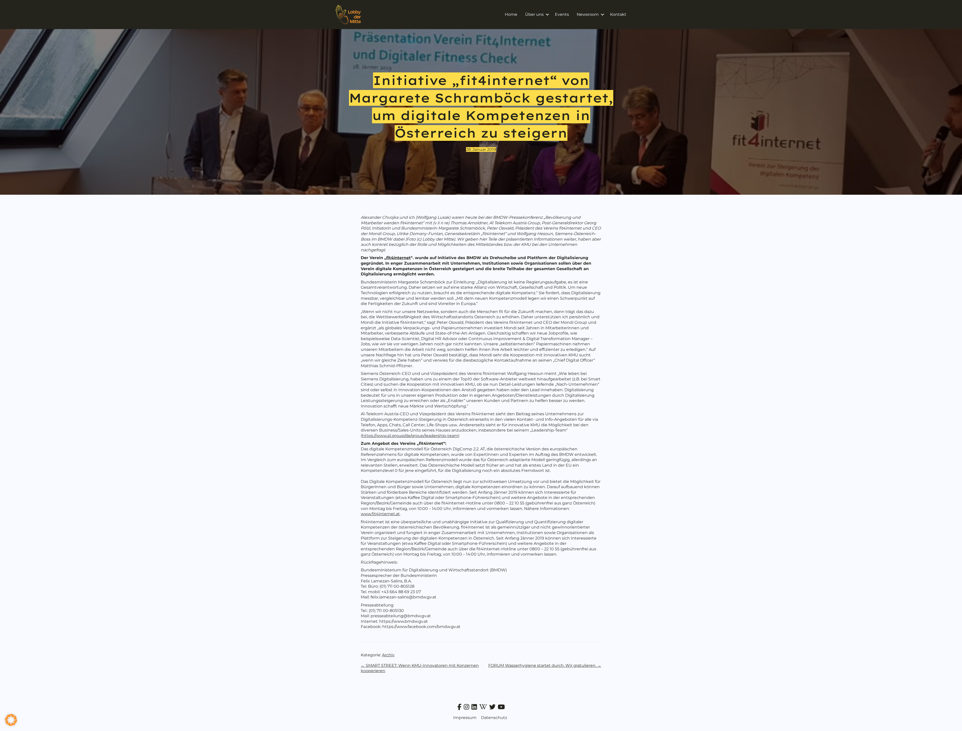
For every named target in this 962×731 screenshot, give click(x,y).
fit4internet (398, 257)
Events (562, 14)
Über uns (534, 14)
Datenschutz (494, 717)
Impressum (464, 717)
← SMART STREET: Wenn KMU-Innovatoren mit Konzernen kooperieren (420, 668)
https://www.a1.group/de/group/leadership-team (410, 435)
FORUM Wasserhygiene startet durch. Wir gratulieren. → (544, 665)
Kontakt (618, 14)
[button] (547, 14)
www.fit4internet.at (380, 513)
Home (511, 14)
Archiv (388, 655)
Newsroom (588, 14)
